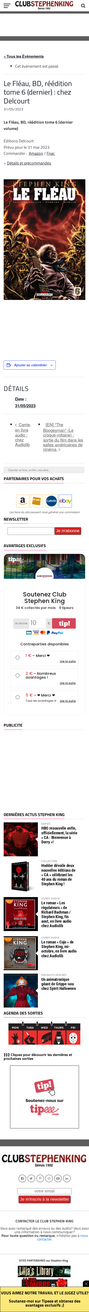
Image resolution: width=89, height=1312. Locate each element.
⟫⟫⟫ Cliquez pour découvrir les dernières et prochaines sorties (38, 1056)
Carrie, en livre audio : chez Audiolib (23, 434)
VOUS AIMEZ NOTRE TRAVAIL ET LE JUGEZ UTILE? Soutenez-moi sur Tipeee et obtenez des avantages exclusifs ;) (45, 1299)
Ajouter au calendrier (30, 365)
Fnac (51, 153)
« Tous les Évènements (24, 56)
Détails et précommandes (29, 163)
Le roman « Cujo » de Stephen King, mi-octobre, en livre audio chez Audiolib (59, 949)
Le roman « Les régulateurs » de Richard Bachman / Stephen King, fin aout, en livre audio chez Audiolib (56, 914)
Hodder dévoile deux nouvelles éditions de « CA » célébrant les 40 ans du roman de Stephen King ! (58, 874)
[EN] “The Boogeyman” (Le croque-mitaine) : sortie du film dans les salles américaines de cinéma (63, 436)
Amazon (36, 153)
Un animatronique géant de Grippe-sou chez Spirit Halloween (58, 984)
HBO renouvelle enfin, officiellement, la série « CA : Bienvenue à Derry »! (59, 835)
